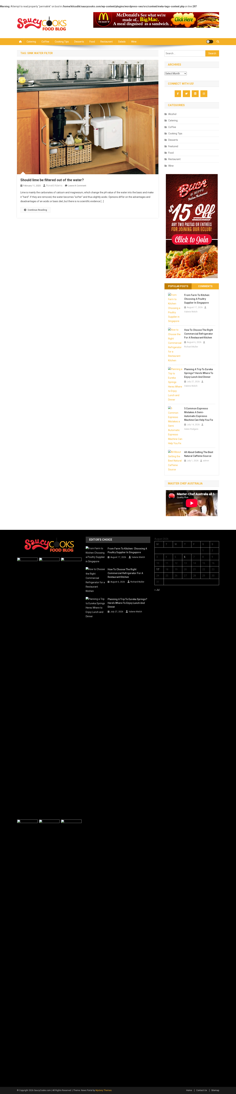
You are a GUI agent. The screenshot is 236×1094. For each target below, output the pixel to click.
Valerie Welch (190, 312)
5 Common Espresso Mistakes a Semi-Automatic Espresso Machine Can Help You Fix (198, 414)
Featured (173, 146)
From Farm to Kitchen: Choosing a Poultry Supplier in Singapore (197, 299)
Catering (31, 41)
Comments (205, 286)
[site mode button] (209, 41)
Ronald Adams (54, 185)
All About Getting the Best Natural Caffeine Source (198, 454)
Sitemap (215, 1090)
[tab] (178, 286)
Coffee (45, 41)
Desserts (79, 41)
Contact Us (201, 1090)
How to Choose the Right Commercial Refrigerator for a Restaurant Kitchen (198, 334)
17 (157, 569)
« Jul (156, 589)
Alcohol (172, 114)
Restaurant (106, 41)
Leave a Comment (77, 185)
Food (92, 41)
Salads (122, 41)
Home (189, 1090)
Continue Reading (37, 210)
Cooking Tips (62, 41)
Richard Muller (191, 347)
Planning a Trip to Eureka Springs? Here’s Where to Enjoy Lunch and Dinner (198, 373)
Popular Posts (178, 286)
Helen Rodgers (191, 429)
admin (206, 460)
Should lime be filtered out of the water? (52, 180)
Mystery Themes (104, 1090)
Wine (133, 41)
